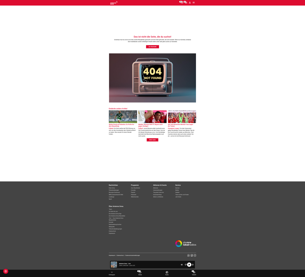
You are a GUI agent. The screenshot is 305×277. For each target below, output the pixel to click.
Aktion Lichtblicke (158, 197)
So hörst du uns (113, 211)
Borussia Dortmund (114, 192)
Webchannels (135, 197)
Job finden (178, 197)
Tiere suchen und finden (182, 194)
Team (110, 209)
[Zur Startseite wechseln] (114, 3)
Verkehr (177, 192)
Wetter (177, 190)
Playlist (133, 192)
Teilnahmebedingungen (115, 229)
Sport (110, 199)
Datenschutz (112, 231)
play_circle (189, 264)
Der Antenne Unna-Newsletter (117, 216)
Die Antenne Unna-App (115, 213)
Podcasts (133, 194)
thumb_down (186, 265)
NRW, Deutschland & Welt (116, 194)
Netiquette (112, 226)
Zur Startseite (152, 46)
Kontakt (111, 222)
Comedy (133, 190)
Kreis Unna (112, 188)
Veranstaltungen (157, 190)
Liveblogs (111, 197)
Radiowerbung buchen (115, 224)
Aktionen (155, 188)
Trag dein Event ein (158, 192)
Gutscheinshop (157, 194)
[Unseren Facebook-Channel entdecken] (191, 255)
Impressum (112, 233)
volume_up (182, 265)
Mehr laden (152, 140)
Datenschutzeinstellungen (132, 255)
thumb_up (193, 265)
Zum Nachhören (135, 188)
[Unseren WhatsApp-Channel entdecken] (188, 255)
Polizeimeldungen (114, 190)
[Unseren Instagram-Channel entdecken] (195, 255)
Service (177, 188)
